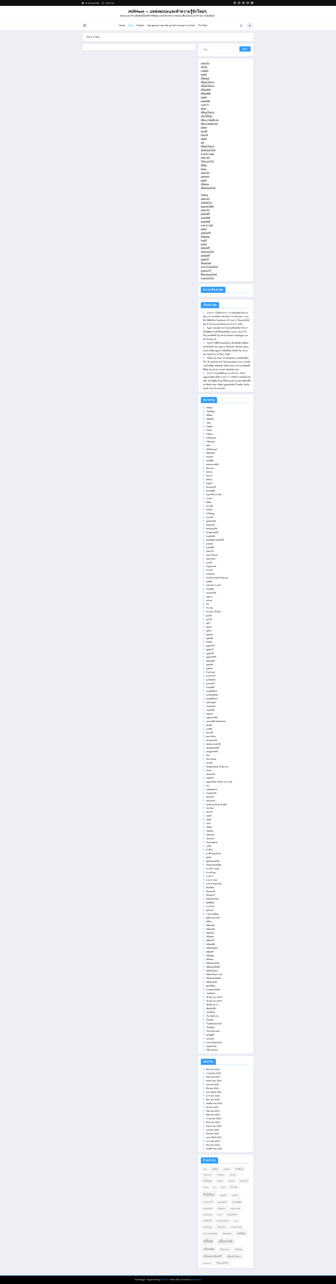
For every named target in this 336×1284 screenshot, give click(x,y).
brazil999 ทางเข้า (214, 494)
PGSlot (209, 641)
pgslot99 (210, 653)
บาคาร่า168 (207, 225)
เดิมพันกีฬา (211, 1008)
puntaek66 (210, 679)
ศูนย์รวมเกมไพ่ (213, 917)
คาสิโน (209, 849)
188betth (210, 418)
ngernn (209, 596)
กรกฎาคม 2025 (213, 1118)
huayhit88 (210, 536)
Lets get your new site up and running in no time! (171, 25)
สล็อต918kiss (212, 948)
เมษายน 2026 (212, 1084)
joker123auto (212, 555)
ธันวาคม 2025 (213, 1099)
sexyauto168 (211, 740)
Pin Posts (202, 25)
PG (207, 604)
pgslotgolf (210, 660)
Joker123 (210, 551)
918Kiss (209, 434)
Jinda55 (209, 543)
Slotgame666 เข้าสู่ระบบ (217, 766)
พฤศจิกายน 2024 (214, 1148)
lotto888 (210, 588)
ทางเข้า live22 (212, 868)
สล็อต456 (210, 929)
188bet (209, 415)
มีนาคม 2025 (212, 1133)
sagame (209, 713)
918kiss (204, 195)
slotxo (203, 108)
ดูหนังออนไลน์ (208, 150)
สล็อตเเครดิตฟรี (213, 978)
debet (208, 502)
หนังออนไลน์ (207, 251)
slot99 (204, 74)
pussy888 (205, 101)
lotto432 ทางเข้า (213, 585)
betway (209, 471)
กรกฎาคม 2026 (213, 1073)
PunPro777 (211, 675)
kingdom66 (211, 566)
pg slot (204, 131)
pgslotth (209, 664)
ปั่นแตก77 (210, 895)
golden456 (211, 521)
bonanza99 (211, 487)
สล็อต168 (210, 925)
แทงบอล (210, 1038)
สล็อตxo (205, 184)
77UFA (209, 430)
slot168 (209, 762)
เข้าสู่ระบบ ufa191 (214, 997)
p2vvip (209, 600)
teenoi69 (210, 796)
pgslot (204, 97)
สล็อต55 (210, 932)
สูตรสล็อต (210, 985)
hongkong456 (212, 532)
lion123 (209, 570)
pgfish (209, 630)
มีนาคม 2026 (212, 1088)
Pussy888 (210, 687)
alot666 (209, 456)
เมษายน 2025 (212, 1129)
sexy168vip (211, 736)
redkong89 (211, 702)
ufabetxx (210, 830)
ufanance (210, 838)
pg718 (209, 619)
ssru (207, 785)
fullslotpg (205, 236)
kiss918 (204, 135)
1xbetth (209, 426)
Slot (208, 755)
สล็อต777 (210, 940)
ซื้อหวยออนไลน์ (209, 274)
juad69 (209, 562)
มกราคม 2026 (213, 1095)
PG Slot (209, 607)
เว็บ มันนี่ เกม (212, 1015)
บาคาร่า (205, 104)
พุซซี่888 (210, 902)
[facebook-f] (234, 2)
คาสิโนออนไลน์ (213, 853)
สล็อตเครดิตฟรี (213, 966)
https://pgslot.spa (209, 123)
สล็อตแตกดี (211, 982)
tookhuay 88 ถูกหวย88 (216, 804)
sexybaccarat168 (213, 743)
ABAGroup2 (211, 449)
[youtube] (252, 2)
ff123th (209, 509)
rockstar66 (210, 706)
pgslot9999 (211, 656)
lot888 (209, 581)
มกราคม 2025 (213, 1141)
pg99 (223, 1187)
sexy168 (209, 732)
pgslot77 (205, 259)
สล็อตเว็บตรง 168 (214, 974)
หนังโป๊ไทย (206, 116)
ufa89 (208, 819)
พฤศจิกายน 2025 (214, 1103)
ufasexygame (211, 842)
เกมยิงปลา (211, 993)
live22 (204, 240)
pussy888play (212, 694)
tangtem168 (211, 793)
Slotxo (209, 770)
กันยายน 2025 (212, 1110)
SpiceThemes (196, 1279)
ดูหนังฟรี (205, 214)
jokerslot (205, 176)
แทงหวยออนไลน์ (214, 1042)
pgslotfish (223, 1195)
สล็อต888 (206, 89)
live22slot (210, 573)
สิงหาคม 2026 (213, 1069)
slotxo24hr (210, 774)
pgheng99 (206, 232)
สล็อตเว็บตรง (207, 82)
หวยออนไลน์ (207, 278)
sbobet (209, 725)
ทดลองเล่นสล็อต (213, 864)
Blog (130, 25)
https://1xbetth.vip (210, 120)
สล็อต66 (205, 78)
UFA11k (209, 811)
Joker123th (210, 558)
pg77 (208, 622)
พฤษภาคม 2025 (213, 1126)
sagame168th (207, 206)
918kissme (210, 441)
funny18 (209, 517)
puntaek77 (210, 683)
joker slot (205, 157)
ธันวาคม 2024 (213, 1144)
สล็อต (204, 165)
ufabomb (210, 834)
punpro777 (206, 270)
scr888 (209, 728)
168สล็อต (210, 411)
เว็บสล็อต (210, 1027)
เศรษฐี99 (210, 1034)
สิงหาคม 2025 (213, 1114)
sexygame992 (212, 751)
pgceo (209, 626)
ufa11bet (210, 808)
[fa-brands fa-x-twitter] (239, 2)
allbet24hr (210, 452)
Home (122, 25)
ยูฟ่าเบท (209, 910)
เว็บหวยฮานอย (213, 1031)
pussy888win (211, 698)
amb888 (210, 460)
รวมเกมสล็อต (212, 914)
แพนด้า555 (211, 1046)
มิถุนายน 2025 (213, 1122)
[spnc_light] (250, 25)
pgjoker (209, 634)
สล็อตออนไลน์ (208, 188)
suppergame (211, 789)
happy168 (210, 524)
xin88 (208, 845)
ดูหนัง (204, 244)
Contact (140, 25)
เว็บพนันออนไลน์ (214, 1023)
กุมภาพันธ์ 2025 (213, 1137)
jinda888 (210, 547)
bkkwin (209, 479)
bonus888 (210, 490)
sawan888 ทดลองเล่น (216, 721)
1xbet (208, 422)
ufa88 (208, 815)
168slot (209, 407)
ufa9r (208, 823)
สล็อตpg (210, 955)
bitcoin (209, 475)
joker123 (205, 63)
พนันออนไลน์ (212, 898)
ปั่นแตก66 (206, 263)
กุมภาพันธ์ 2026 (213, 1092)
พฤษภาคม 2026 (213, 1080)
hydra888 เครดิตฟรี (215, 539)
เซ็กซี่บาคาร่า (212, 1004)
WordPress (165, 1279)
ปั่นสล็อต (210, 887)
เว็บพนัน (210, 1019)
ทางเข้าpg (211, 872)
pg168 (204, 67)
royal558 (210, 709)
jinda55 (204, 70)
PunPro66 (210, 672)
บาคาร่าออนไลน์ (209, 266)
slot (202, 142)
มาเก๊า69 (210, 906)
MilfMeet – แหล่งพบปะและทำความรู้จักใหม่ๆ (167, 11)
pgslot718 (210, 645)
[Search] (241, 26)
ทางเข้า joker (207, 154)
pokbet (209, 668)
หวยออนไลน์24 (213, 989)
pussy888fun (211, 691)
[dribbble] (243, 2)
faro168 (209, 505)
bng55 (209, 483)
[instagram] (247, 2)
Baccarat (210, 468)
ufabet (209, 827)
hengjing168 (211, 528)
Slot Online (211, 759)
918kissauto (211, 437)
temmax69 (210, 800)
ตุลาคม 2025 (212, 1107)
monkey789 (211, 592)
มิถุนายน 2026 (213, 1076)
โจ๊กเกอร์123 (207, 161)
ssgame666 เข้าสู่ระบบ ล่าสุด (219, 781)
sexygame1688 (212, 747)
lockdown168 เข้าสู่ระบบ (217, 577)
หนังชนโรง (206, 202)
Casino (209, 498)
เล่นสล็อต (210, 1012)
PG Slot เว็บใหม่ (213, 611)
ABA (208, 445)
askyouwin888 (212, 464)
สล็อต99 (210, 951)
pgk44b (209, 638)
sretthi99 (210, 777)
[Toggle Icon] (85, 26)
